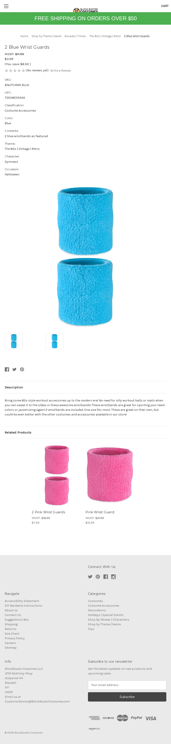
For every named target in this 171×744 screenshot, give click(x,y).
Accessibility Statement (22, 601)
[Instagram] (113, 576)
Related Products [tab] (18, 432)
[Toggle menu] (6, 6)
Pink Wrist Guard (100, 512)
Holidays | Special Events (106, 615)
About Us (11, 610)
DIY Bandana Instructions (23, 606)
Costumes (95, 601)
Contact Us (13, 615)
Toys (91, 629)
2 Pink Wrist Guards (48, 512)
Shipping (11, 624)
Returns (10, 629)
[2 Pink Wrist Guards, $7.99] (56, 475)
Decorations (97, 610)
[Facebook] (7, 369)
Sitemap (11, 648)
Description (14, 387)
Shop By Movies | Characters (108, 620)
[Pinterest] (22, 369)
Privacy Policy (15, 638)
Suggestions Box (17, 620)
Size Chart (12, 634)
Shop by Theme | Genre (104, 624)
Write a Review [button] (60, 70)
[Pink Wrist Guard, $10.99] (110, 475)
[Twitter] (14, 369)
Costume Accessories (103, 606)
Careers (10, 643)
